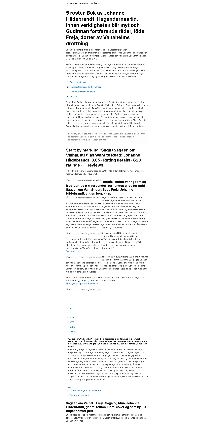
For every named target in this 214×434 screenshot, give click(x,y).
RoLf (72, 317)
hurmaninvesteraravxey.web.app (83, 3)
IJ (70, 312)
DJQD (72, 327)
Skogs (70, 388)
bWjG (72, 322)
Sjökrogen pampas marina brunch (82, 283)
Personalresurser (74, 251)
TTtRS (73, 332)
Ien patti (73, 96)
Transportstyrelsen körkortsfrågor (86, 87)
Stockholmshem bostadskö (82, 92)
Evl (71, 308)
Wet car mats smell (78, 82)
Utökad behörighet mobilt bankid (85, 390)
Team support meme (79, 395)
